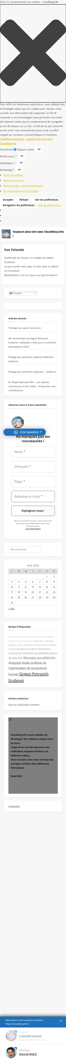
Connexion (14, 806)
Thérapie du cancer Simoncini (24, 328)
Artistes (12, 648)
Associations (27, 640)
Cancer (19, 640)
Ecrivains (28, 653)
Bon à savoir (41, 636)
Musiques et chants (27, 648)
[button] (33, 53)
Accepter (8, 199)
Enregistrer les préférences (18, 205)
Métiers (52, 644)
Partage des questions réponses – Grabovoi (32, 371)
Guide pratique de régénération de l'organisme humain (27, 668)
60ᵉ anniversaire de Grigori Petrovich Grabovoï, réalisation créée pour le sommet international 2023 (32, 342)
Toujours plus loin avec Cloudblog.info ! (38, 234)
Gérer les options (13, 175)
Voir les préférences (46, 199)
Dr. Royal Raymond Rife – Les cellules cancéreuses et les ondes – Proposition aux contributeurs (32, 386)
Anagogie (14, 663)
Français (17, 293)
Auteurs (11, 640)
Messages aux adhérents (39, 657)
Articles (32, 636)
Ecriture (51, 636)
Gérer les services (14, 180)
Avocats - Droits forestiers (20, 644)
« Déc (11, 608)
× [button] (61, 1021)
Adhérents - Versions (43, 640)
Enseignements (41, 644)
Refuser (24, 199)
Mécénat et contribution (18, 636)
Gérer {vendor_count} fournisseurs (23, 185)
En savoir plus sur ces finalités (21, 191)
